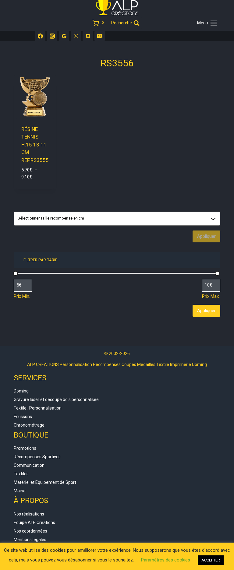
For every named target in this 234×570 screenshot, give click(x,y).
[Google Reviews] (64, 36)
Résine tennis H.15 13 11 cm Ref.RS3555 (35, 144)
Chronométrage (29, 425)
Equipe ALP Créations (34, 522)
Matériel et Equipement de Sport (45, 482)
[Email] (99, 36)
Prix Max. (211, 296)
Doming (21, 391)
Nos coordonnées (30, 531)
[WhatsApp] (76, 36)
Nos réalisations (29, 514)
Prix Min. (22, 296)
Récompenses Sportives (37, 456)
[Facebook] (40, 36)
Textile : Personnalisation (38, 408)
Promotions (25, 448)
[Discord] (88, 36)
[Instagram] (52, 36)
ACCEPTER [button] (210, 560)
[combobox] (114, 218)
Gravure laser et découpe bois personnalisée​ (56, 399)
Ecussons (23, 416)
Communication (29, 465)
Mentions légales (30, 539)
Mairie (20, 490)
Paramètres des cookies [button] (165, 560)
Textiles (21, 473)
